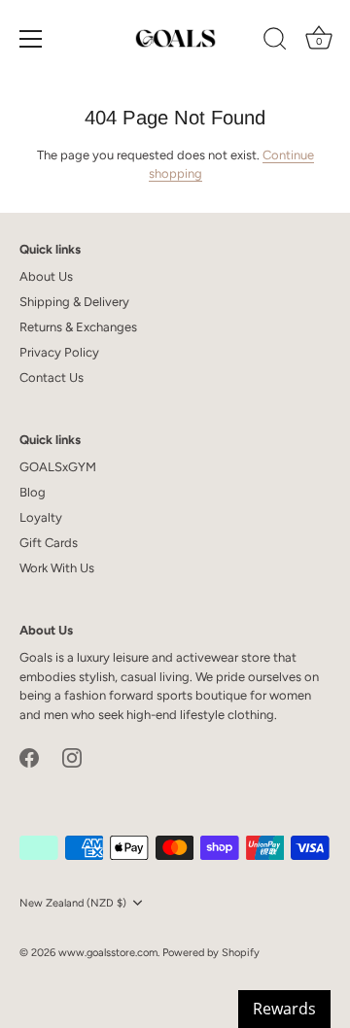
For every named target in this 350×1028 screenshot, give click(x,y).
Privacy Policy (59, 352)
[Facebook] (29, 756)
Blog (32, 492)
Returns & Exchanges (78, 327)
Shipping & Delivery (74, 301)
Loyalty (40, 517)
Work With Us (56, 568)
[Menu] (31, 38)
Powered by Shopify (211, 952)
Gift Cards (48, 542)
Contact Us (51, 377)
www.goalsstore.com (108, 952)
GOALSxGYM (57, 467)
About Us (46, 276)
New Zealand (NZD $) (72, 903)
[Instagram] (72, 756)
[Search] (275, 41)
